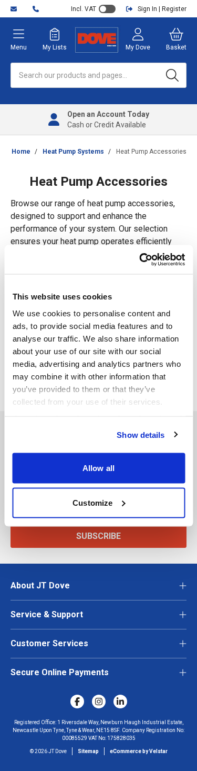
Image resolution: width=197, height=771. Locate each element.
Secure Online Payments (60, 672)
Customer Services (49, 643)
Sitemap (88, 751)
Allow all (98, 468)
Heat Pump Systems (73, 151)
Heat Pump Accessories (151, 151)
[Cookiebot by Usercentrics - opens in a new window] (140, 259)
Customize (92, 502)
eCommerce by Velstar (139, 751)
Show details (140, 434)
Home (21, 151)
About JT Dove (40, 585)
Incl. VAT (83, 9)
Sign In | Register (162, 9)
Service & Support (47, 614)
